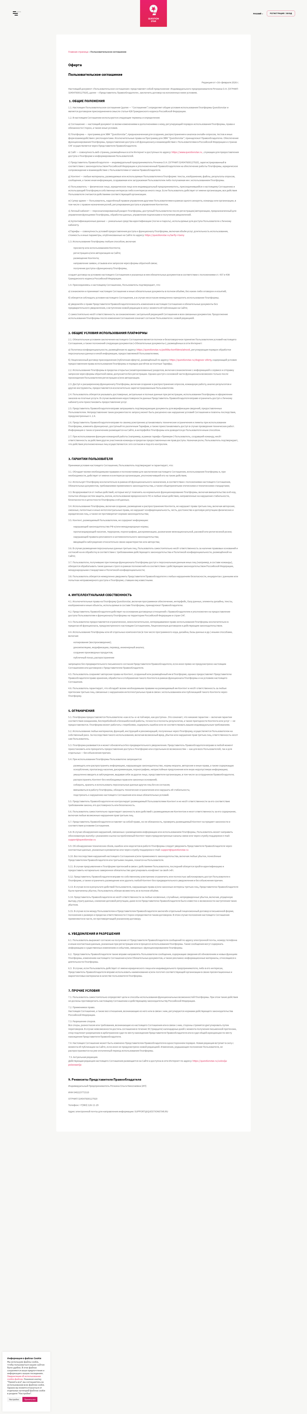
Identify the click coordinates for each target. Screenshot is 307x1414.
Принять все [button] (29, 1399)
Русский (257, 13)
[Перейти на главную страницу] (153, 13)
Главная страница (78, 51)
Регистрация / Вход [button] (281, 13)
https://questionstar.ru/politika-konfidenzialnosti (163, 349)
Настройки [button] (14, 1399)
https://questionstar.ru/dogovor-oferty (190, 359)
